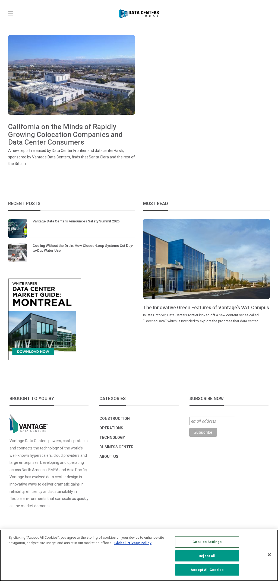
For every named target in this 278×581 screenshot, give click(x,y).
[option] (206, 271)
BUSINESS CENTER (116, 447)
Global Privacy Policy (132, 543)
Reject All (207, 556)
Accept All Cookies (207, 570)
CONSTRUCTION (114, 418)
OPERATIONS (111, 428)
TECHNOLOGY (112, 437)
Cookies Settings (207, 542)
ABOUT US (108, 456)
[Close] (269, 555)
